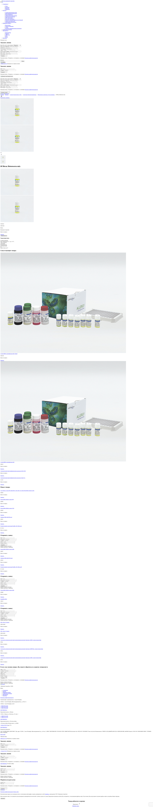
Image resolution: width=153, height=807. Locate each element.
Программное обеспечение (10, 22)
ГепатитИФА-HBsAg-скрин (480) (7, 549)
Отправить (3, 55)
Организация (3, 48)
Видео (6, 36)
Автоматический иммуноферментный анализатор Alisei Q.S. (12, 477)
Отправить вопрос (4, 92)
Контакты (7, 7)
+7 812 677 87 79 (3, 751)
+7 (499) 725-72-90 (4, 716)
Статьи (6, 27)
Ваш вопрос (3, 53)
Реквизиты (7, 9)
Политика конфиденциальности (7, 697)
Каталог (4, 10)
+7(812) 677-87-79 (4, 725)
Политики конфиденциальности (31, 58)
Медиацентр (5, 30)
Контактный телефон (5, 51)
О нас (6, 6)
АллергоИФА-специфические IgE (7, 462)
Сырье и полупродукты (10, 21)
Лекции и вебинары (9, 26)
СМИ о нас (7, 34)
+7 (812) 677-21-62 (4, 705)
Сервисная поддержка (7, 29)
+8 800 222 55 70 (3, 63)
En (2, 2)
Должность (3, 47)
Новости (7, 33)
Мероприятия (8, 32)
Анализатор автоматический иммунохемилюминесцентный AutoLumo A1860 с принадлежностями (20, 657)
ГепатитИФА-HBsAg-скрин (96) (7, 499)
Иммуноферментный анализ (11, 13)
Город (2, 672)
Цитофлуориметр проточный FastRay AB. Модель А (11, 526)
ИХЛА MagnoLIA (9, 14)
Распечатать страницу (5, 97)
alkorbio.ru (47, 794)
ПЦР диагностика (9, 17)
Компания (2, 539)
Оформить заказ (75, 805)
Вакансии (7, 8)
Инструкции (7, 25)
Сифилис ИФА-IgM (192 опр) (6, 558)
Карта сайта (2, 734)
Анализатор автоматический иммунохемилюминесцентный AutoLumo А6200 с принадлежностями (20, 640)
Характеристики (4, 235)
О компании (5, 4)
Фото (6, 35)
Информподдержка (7, 23)
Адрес (2, 50)
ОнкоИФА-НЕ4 (3, 599)
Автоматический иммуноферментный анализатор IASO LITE (13, 471)
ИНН (1, 673)
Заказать (2, 234)
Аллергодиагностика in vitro (11, 12)
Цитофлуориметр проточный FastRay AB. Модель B (11, 567)
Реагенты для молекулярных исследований (14, 20)
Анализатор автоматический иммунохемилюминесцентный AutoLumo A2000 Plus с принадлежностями (21, 648)
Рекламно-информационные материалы (13, 28)
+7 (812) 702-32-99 (4, 707)
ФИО (1, 669)
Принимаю (3, 798)
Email (1, 541)
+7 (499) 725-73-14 (4, 717)
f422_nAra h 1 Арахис (4, 631)
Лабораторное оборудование (11, 15)
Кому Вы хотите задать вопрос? (7, 45)
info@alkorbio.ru (3, 710)
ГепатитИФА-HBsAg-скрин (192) (7, 508)
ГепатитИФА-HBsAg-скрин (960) (7, 590)
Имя (1, 68)
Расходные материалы (9, 18)
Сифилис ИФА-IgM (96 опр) (6, 517)
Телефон (2, 70)
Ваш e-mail (3, 52)
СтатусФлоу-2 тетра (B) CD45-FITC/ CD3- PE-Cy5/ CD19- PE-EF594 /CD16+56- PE (17, 490)
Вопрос (2, 542)
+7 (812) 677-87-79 (4, 706)
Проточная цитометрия (10, 16)
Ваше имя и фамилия (5, 46)
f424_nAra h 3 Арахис (4, 622)
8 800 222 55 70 (3, 738)
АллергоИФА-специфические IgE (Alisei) (8, 353)
